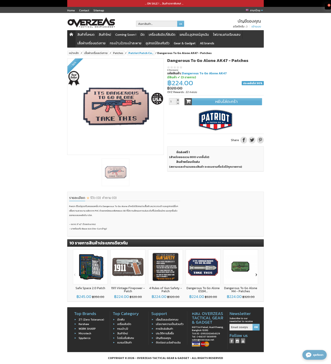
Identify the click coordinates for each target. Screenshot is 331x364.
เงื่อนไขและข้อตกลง (167, 319)
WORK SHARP (87, 329)
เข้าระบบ (256, 26)
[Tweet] (252, 140)
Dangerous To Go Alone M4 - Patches (240, 289)
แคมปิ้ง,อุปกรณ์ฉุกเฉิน (194, 34)
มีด (142, 34)
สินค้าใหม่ (105, 34)
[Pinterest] (260, 140)
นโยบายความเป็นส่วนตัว (169, 324)
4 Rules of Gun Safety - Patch (165, 289)
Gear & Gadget (184, 43)
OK (181, 24)
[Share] (244, 140)
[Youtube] (243, 340)
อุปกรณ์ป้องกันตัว (157, 43)
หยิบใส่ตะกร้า (226, 102)
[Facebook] (231, 340)
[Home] (71, 38)
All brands (207, 43)
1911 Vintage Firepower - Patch (128, 289)
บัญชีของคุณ (163, 338)
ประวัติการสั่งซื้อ (165, 333)
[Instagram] (237, 340)
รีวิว (95, 197)
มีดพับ (121, 319)
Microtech (85, 333)
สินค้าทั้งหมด (85, 34)
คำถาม (109, 197)
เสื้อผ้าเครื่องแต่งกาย (91, 43)
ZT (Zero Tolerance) (91, 319)
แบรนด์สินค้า (124, 342)
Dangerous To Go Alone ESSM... (203, 289)
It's (101, 206)
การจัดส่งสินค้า (164, 329)
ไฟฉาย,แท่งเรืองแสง (226, 34)
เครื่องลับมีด (124, 324)
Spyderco (85, 338)
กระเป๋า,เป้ (122, 329)
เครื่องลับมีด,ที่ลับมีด (162, 34)
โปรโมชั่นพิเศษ (125, 338)
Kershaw (84, 324)
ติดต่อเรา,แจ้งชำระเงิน (168, 342)
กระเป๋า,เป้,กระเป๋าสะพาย (125, 43)
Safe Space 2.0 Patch (90, 288)
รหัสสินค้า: (174, 73)
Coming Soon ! (125, 34)
